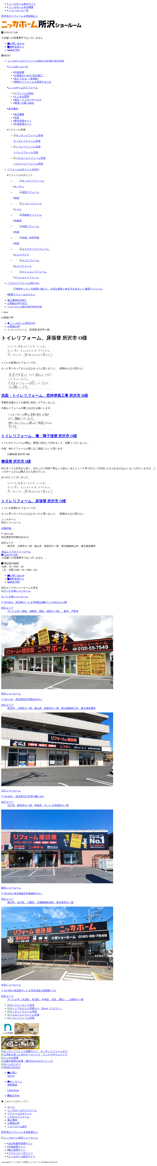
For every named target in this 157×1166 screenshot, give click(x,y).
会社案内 (13, 108)
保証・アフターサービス (27, 99)
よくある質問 (21, 96)
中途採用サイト (23, 124)
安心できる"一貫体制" (26, 78)
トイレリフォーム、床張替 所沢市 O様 (33, 501)
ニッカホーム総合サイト (22, 4)
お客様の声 (17, 303)
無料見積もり (17, 46)
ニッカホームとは (18, 66)
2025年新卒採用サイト (20, 1143)
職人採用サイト (16, 1150)
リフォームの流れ (24, 93)
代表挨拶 (19, 72)
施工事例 (16, 300)
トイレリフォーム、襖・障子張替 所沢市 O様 (39, 436)
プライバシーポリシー (20, 1153)
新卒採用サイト (23, 120)
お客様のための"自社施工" (29, 75)
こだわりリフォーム (23, 283)
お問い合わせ (17, 43)
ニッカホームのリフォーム (35, 61)
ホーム (11, 1107)
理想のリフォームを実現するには (32, 82)
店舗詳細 (6, 528)
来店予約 (15, 50)
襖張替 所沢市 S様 (16, 461)
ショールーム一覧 (18, 10)
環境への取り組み (24, 103)
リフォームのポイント (23, 169)
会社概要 (19, 114)
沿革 (16, 117)
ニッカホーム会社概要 (20, 7)
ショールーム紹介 (24, 306)
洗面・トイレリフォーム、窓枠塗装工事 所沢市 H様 (44, 395)
